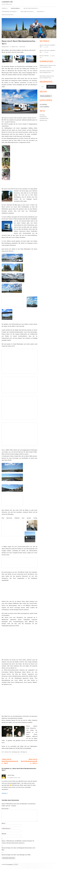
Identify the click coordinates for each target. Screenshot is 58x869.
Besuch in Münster (44, 55)
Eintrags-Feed (43, 116)
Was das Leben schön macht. (30, 8)
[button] (7, 59)
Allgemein (24, 752)
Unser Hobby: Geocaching (26, 11)
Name (4, 823)
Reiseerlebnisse (15, 8)
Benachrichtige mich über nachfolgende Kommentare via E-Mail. (19, 849)
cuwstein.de (7, 2)
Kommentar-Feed (44, 118)
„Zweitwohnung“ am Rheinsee (9, 11)
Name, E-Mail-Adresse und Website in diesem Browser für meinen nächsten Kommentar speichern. (18, 842)
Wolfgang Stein (5, 46)
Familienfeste (40, 11)
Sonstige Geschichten (7, 14)
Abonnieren (51, 86)
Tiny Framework (9, 864)
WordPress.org (43, 120)
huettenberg (44, 107)
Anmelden (42, 114)
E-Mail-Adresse (6, 828)
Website (4, 833)
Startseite (4, 8)
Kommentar (5, 808)
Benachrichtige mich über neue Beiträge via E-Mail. (16, 854)
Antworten (4, 793)
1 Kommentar (22, 46)
